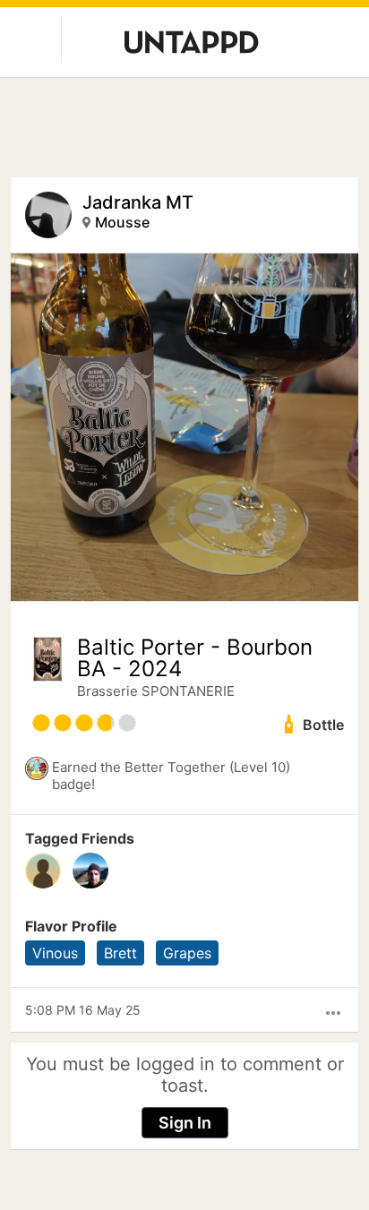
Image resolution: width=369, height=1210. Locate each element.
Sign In (185, 1122)
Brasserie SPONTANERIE (156, 690)
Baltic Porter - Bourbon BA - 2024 (195, 658)
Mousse (122, 222)
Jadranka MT (137, 202)
